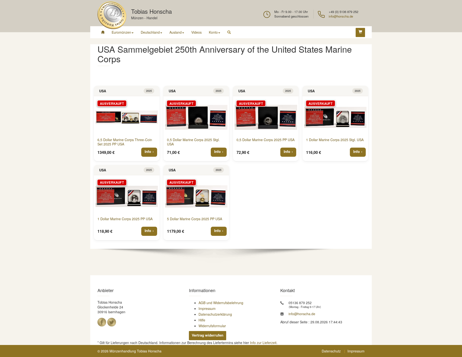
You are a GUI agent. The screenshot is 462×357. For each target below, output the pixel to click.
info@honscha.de (341, 16)
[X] (111, 322)
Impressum (207, 308)
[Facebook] (101, 322)
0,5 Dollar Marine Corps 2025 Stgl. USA (193, 141)
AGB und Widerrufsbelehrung (221, 302)
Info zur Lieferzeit (263, 342)
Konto (213, 32)
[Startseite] (102, 32)
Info (148, 151)
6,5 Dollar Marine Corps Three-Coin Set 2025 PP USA (124, 141)
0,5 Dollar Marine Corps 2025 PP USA (266, 139)
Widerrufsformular (212, 325)
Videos (196, 32)
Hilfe (202, 320)
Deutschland (150, 32)
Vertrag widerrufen (207, 335)
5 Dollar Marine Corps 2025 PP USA (194, 218)
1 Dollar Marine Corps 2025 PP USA (125, 218)
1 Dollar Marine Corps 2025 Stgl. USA (335, 139)
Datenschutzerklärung (215, 314)
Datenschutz (331, 351)
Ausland (175, 32)
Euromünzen (121, 32)
